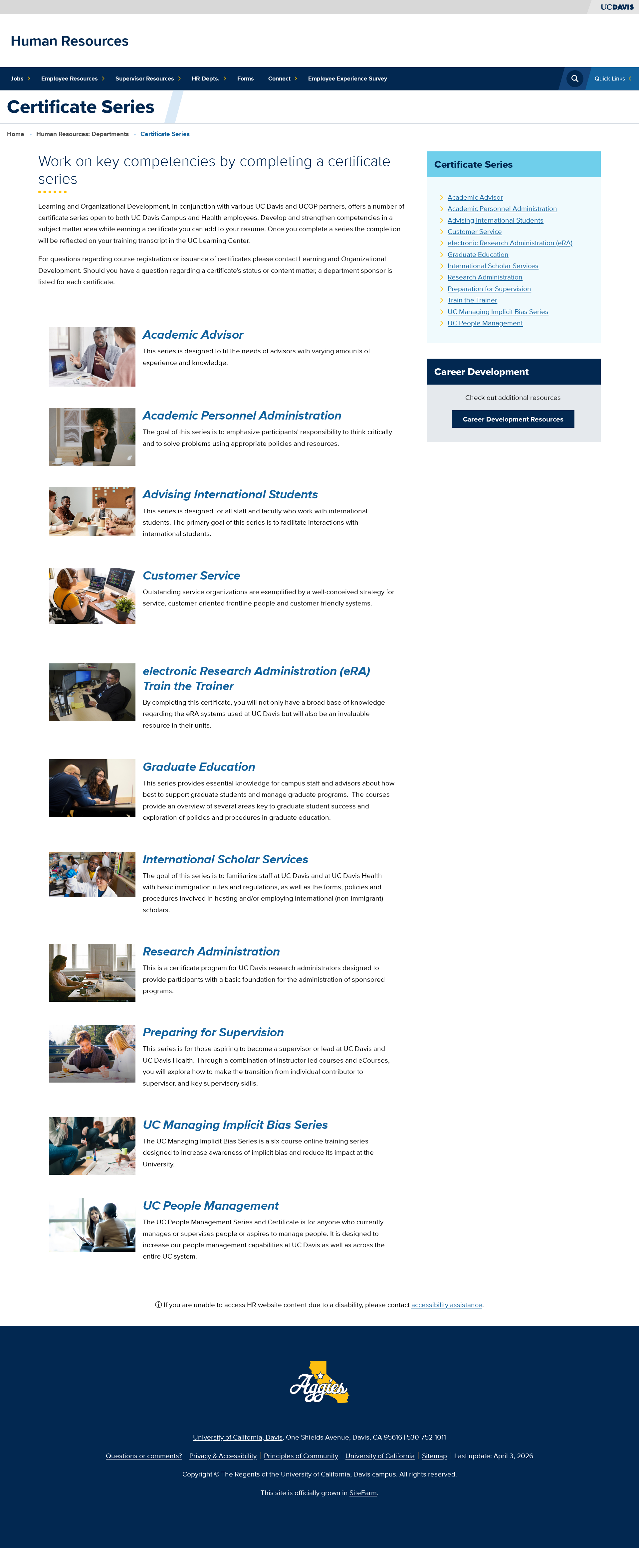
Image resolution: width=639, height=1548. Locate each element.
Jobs (17, 78)
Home (15, 133)
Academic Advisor (475, 197)
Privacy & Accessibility (223, 1456)
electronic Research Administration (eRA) (510, 243)
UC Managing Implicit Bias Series (498, 311)
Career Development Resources (513, 419)
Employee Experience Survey (347, 78)
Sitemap (434, 1456)
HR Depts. (206, 78)
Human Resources (70, 40)
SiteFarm (363, 1492)
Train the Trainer (472, 300)
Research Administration (485, 277)
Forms (245, 78)
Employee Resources (69, 78)
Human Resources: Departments (82, 133)
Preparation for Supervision (489, 288)
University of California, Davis (238, 1437)
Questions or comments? (144, 1456)
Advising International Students (495, 220)
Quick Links (610, 78)
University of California (380, 1456)
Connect (279, 78)
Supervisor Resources (144, 78)
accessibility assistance (446, 1304)
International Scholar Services (493, 265)
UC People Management (485, 323)
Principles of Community (301, 1456)
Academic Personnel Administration (502, 208)
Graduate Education (478, 254)
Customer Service (475, 231)
